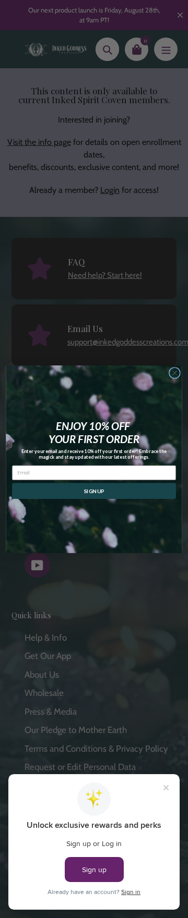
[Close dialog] (175, 373)
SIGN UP (94, 490)
